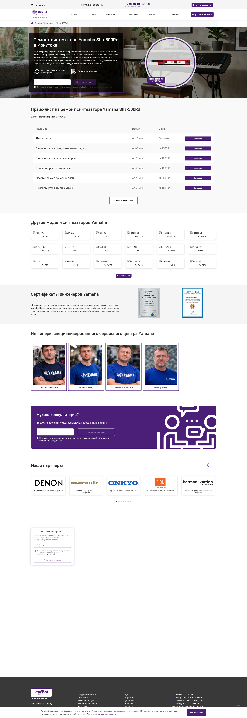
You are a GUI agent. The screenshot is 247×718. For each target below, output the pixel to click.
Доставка (133, 15)
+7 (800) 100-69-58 (137, 3)
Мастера (153, 15)
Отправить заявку (84, 82)
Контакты (175, 15)
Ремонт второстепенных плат (53, 168)
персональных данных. (103, 87)
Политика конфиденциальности (101, 714)
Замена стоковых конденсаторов (56, 158)
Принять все (196, 712)
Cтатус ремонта (202, 5)
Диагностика (43, 138)
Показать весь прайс (123, 200)
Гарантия (110, 15)
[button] (208, 465)
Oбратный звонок (202, 14)
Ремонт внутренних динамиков (54, 187)
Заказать (198, 138)
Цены (93, 15)
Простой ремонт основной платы (55, 177)
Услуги (74, 15)
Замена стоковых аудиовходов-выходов (60, 148)
